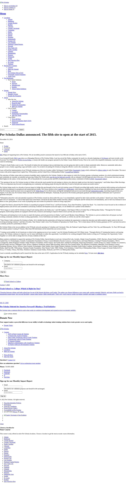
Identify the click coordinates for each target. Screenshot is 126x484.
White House (40, 191)
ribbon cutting (102, 170)
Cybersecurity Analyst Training (17, 336)
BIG (1, 155)
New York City (12, 48)
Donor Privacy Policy (10, 408)
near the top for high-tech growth (60, 177)
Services (14, 83)
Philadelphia (12, 53)
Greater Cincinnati (13, 28)
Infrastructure (16, 85)
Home (14, 82)
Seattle (10, 58)
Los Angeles (12, 42)
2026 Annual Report (18, 124)
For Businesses (8, 78)
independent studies (97, 191)
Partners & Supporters (18, 105)
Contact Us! (11, 360)
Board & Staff (16, 103)
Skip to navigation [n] (10, 6)
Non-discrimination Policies (12, 403)
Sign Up (3, 272)
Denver (10, 34)
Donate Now (12, 92)
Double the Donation (14, 96)
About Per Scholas (17, 101)
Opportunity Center (79, 170)
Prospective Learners (10, 66)
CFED (92, 179)
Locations (7, 18)
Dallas (10, 32)
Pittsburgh (11, 57)
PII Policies (7, 405)
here (86, 253)
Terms (22, 412)
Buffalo (10, 25)
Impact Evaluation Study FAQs (21, 121)
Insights (14, 87)
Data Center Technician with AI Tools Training (22, 337)
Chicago (10, 26)
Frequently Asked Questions (16, 74)
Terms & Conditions (10, 406)
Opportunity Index (100, 179)
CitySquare (104, 158)
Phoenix (10, 55)
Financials (15, 122)
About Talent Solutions (19, 89)
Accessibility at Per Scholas (12, 410)
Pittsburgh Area (9, 474)
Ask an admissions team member (30, 363)
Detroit (10, 35)
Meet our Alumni (13, 69)
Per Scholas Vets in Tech (15, 73)
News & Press (16, 119)
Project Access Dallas (24, 160)
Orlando (10, 51)
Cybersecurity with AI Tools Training (19, 339)
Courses (10, 67)
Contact (14, 110)
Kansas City (11, 41)
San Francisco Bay (14, 60)
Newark (10, 46)
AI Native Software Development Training (21, 344)
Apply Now (11, 76)
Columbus (11, 30)
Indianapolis (11, 39)
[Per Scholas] (4, 2)
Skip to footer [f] (9, 9)
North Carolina (12, 50)
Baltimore (11, 21)
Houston (10, 37)
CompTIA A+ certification (65, 189)
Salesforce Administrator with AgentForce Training (24, 343)
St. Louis (10, 62)
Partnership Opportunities (20, 113)
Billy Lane (17, 158)
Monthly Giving (13, 94)
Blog (9, 71)
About (6, 97)
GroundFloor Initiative (72, 172)
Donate (6, 90)
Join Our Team (16, 115)
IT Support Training (14, 341)
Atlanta (10, 19)
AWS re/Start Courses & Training (18, 334)
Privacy (15, 412)
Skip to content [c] (9, 7)
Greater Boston (12, 23)
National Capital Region (15, 44)
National (10, 64)
